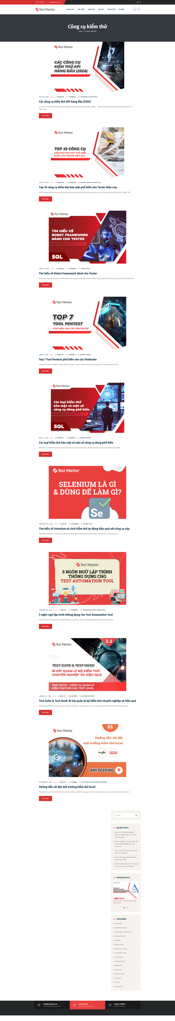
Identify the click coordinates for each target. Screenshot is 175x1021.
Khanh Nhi (60, 97)
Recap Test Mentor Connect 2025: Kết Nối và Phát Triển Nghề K (125, 908)
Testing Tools (92, 97)
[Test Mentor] (45, 9)
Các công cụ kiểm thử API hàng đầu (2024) (65, 101)
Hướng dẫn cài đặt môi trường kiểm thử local (67, 787)
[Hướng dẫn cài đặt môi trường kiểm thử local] (87, 750)
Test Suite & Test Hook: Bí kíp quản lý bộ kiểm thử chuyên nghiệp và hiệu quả (87, 701)
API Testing (84, 97)
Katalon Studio (119, 953)
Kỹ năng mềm (119, 965)
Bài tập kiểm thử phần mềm (98, 782)
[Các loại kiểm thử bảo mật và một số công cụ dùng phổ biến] (87, 408)
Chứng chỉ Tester (120, 944)
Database (118, 949)
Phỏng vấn (118, 978)
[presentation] (114, 916)
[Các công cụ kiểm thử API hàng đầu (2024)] (87, 67)
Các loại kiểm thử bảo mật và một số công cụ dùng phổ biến (76, 442)
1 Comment (73, 782)
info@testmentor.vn (50, 1012)
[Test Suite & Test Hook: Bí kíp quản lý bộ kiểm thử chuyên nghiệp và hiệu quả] (87, 664)
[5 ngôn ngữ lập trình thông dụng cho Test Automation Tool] (87, 578)
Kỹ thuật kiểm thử (127, 900)
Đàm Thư (64, 524)
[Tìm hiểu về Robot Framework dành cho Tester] (87, 237)
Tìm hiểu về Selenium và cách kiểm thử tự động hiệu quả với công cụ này (84, 528)
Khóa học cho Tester (121, 957)
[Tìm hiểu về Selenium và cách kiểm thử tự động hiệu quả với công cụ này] (87, 492)
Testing (119, 902)
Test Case (118, 986)
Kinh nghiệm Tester (120, 961)
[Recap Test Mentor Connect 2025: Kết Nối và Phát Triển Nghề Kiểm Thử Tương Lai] (126, 890)
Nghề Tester (118, 974)
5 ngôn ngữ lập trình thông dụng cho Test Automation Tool (76, 614)
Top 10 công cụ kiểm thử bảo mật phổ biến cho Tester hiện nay (78, 187)
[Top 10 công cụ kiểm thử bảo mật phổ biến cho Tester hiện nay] (87, 152)
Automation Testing (89, 610)
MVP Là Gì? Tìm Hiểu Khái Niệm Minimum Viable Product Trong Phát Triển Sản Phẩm (125, 835)
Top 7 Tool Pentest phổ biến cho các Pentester (68, 359)
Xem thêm (45, 116)
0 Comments (72, 97)
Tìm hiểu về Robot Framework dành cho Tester (68, 273)
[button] (124, 916)
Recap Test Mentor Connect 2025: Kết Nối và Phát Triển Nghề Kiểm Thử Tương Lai (126, 844)
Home (81, 31)
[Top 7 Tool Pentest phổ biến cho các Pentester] (87, 323)
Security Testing (85, 182)
